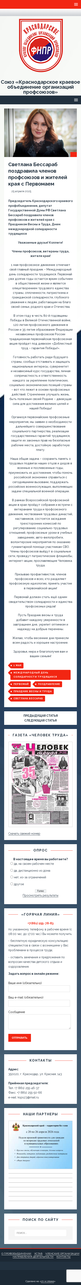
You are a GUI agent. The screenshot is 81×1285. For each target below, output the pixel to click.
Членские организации (62, 1253)
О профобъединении (16, 1253)
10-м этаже (47, 1281)
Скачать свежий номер (24, 833)
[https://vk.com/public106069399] (14, 12)
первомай (21, 684)
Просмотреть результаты (40, 895)
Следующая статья (40, 720)
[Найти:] (41, 1232)
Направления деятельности (33, 1256)
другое (19, 884)
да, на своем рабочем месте (34, 863)
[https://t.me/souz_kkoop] (6, 12)
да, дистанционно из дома (32, 870)
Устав (38, 1253)
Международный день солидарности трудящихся (35, 674)
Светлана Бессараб (28, 698)
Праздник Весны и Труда (33, 691)
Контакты (63, 1256)
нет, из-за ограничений (30, 877)
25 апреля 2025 (21, 191)
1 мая (17, 665)
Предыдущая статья (40, 715)
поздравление (49, 684)
